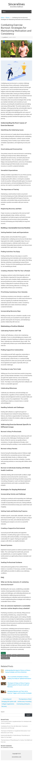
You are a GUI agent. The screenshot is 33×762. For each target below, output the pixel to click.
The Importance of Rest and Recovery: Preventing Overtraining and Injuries (24, 701)
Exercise (3, 655)
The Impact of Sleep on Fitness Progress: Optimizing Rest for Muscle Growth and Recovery (18, 684)
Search (2, 711)
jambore (5, 37)
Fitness (8, 17)
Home (2, 17)
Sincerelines (16, 4)
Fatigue (9, 655)
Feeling (14, 655)
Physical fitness (5, 658)
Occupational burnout (23, 655)
